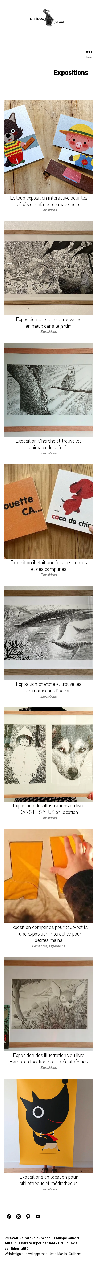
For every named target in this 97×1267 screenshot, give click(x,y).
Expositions (48, 210)
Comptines (39, 946)
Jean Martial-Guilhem (65, 1253)
